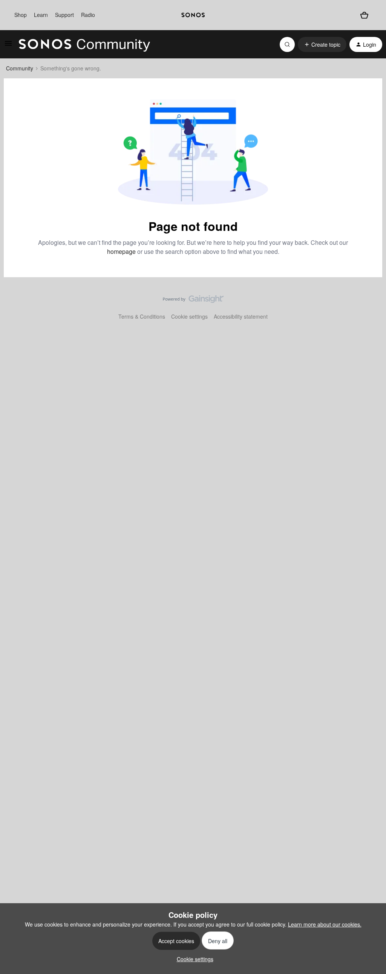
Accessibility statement (241, 316)
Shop (20, 14)
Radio (88, 14)
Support (64, 14)
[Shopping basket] (364, 15)
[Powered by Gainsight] (193, 301)
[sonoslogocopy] (193, 15)
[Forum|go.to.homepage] (84, 44)
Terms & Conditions (141, 316)
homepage (121, 251)
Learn (41, 14)
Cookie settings (189, 316)
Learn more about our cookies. (324, 924)
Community (19, 68)
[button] (8, 45)
